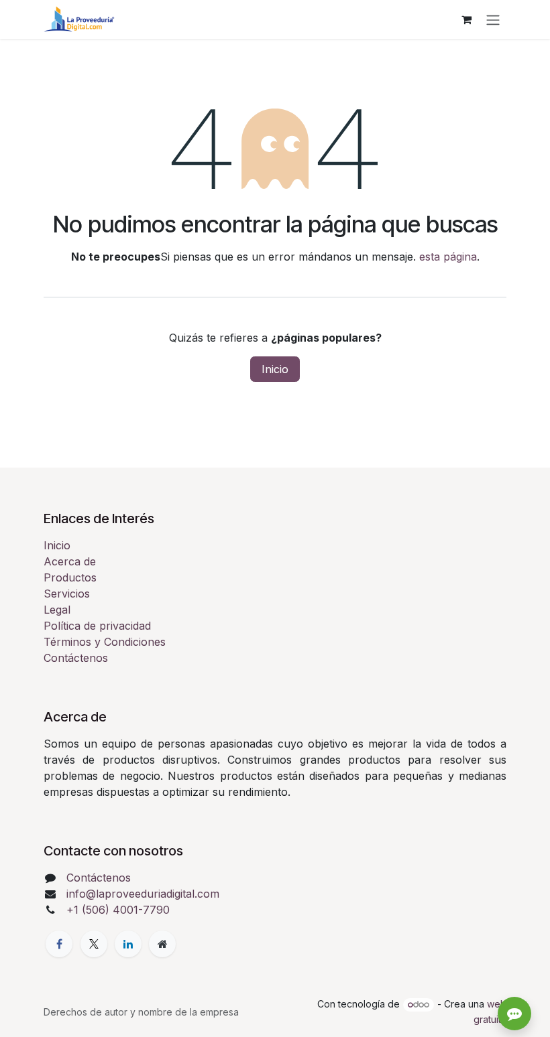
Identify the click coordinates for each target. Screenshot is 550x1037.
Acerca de (70, 561)
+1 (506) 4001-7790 (118, 909)
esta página (448, 256)
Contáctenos (76, 658)
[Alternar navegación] (493, 19)
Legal (57, 609)
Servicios (67, 593)
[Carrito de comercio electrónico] (466, 19)
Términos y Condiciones (105, 641)
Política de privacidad (97, 625)
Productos (70, 577)
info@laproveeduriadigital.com (142, 893)
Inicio (275, 369)
